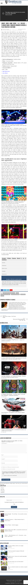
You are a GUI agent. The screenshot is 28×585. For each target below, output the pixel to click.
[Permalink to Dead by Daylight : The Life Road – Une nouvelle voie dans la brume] (2, 514)
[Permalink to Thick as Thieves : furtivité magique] (2, 525)
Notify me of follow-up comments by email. (11, 467)
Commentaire (4, 443)
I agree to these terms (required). (10, 475)
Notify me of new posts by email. (9, 469)
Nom (2, 454)
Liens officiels (5, 73)
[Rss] (8, 582)
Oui (14, 504)
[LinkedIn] (11, 582)
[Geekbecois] (14, 2)
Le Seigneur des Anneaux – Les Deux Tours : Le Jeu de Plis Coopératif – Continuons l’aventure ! (13, 395)
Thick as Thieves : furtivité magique (11, 524)
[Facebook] (9, 582)
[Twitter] (10, 582)
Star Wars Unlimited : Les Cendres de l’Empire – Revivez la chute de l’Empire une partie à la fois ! (13, 377)
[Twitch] (17, 582)
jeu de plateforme (15, 294)
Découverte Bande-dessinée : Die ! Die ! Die (19, 319)
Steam (2, 295)
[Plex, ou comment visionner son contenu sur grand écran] (4, 568)
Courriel (3, 459)
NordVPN (2, 492)
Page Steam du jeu (6, 71)
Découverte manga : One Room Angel (9, 316)
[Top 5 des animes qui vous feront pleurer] (4, 563)
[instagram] (14, 582)
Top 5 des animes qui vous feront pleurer (15, 561)
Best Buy (2, 489)
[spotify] (15, 582)
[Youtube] (13, 582)
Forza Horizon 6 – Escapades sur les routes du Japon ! (13, 412)
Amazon (2, 487)
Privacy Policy (16, 472)
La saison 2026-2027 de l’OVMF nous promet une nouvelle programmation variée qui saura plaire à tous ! (13, 358)
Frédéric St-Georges (5, 29)
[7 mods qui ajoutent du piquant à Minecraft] (4, 552)
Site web (3, 463)
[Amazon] (18, 582)
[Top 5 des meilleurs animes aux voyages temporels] (4, 547)
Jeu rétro (23, 294)
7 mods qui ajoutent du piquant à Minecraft (16, 551)
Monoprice (3, 490)
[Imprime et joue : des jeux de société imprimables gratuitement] (4, 558)
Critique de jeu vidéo (5, 294)
